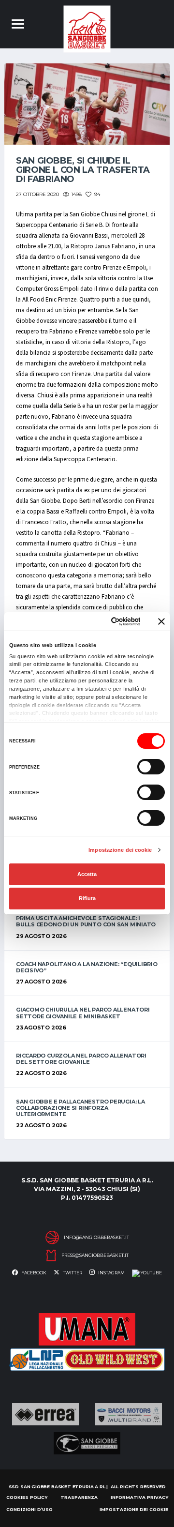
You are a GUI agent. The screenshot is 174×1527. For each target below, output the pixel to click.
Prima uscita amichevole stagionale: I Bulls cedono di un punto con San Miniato (86, 921)
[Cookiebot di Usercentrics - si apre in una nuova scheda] (103, 621)
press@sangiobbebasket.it (95, 1255)
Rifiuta (87, 898)
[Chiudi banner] (161, 621)
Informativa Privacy (139, 1497)
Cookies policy (26, 1497)
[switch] (151, 766)
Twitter (72, 1272)
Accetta (87, 874)
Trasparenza (79, 1497)
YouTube (151, 1272)
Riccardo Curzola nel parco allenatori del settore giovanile (81, 1058)
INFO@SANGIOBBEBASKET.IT (96, 1237)
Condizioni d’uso (29, 1509)
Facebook (33, 1272)
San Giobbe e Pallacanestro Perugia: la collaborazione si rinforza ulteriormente (80, 1108)
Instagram (111, 1272)
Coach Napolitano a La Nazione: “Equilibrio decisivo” (87, 967)
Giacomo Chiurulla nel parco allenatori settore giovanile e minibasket (83, 1012)
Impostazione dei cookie (120, 850)
